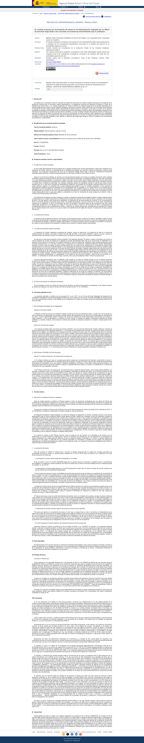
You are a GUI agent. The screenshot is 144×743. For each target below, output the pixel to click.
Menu (97, 7)
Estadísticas (107, 16)
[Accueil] (79, 3)
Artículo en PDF (103, 73)
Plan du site (49, 732)
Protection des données (74, 732)
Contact (33, 732)
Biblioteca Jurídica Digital (50, 13)
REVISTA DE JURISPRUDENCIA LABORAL (69, 13)
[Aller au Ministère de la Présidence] (45, 3)
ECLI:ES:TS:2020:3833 (53, 62)
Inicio (41, 13)
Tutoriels (99, 732)
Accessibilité (64, 732)
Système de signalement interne (88, 732)
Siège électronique (41, 732)
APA (48, 89)
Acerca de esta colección (93, 16)
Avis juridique (57, 732)
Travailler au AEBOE (107, 732)
